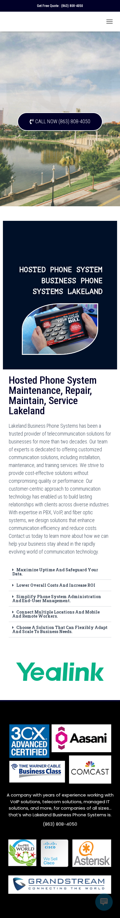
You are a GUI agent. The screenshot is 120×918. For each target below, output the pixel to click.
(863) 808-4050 (72, 6)
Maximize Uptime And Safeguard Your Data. (55, 572)
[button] (60, 572)
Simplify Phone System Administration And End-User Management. (56, 598)
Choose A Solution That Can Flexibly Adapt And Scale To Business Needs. (59, 629)
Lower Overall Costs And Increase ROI (55, 585)
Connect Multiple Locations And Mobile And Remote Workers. (56, 614)
